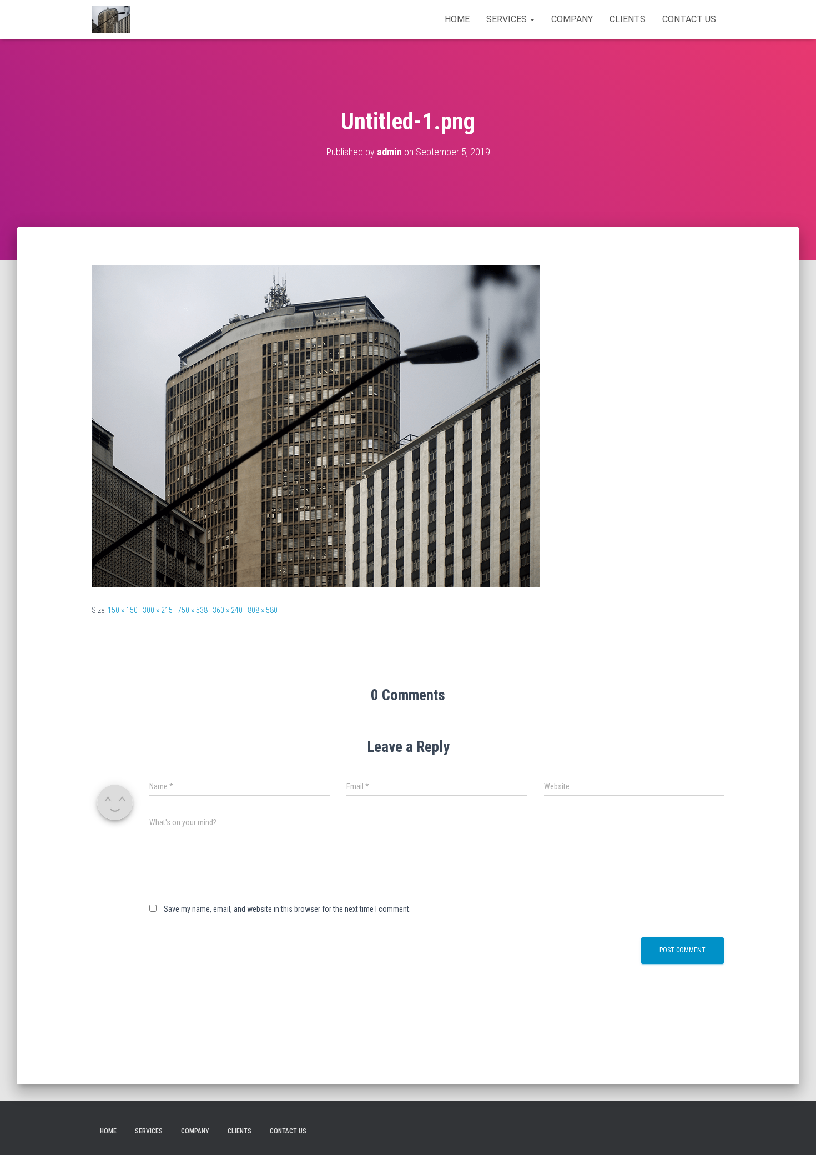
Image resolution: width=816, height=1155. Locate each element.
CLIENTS (628, 19)
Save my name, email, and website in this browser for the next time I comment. (287, 909)
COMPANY (572, 19)
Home (457, 19)
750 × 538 (193, 610)
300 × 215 (158, 610)
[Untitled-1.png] (316, 425)
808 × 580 (263, 610)
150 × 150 (123, 610)
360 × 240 (228, 610)
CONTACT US (689, 19)
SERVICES (507, 19)
